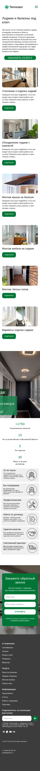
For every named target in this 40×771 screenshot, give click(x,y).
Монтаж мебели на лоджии (18, 248)
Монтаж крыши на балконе (18, 197)
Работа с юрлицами (10, 701)
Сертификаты (7, 647)
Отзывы (5, 651)
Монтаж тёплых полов (15, 289)
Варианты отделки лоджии (17, 330)
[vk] (14, 731)
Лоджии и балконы (9, 676)
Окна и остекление (9, 672)
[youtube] (10, 731)
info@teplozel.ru (7, 753)
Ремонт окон (7, 683)
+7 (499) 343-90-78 (8, 750)
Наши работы (7, 693)
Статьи (5, 697)
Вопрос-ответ (7, 655)
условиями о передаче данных (20, 620)
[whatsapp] (7, 731)
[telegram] (3, 731)
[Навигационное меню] (36, 7)
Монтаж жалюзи (8, 680)
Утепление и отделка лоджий (19, 91)
